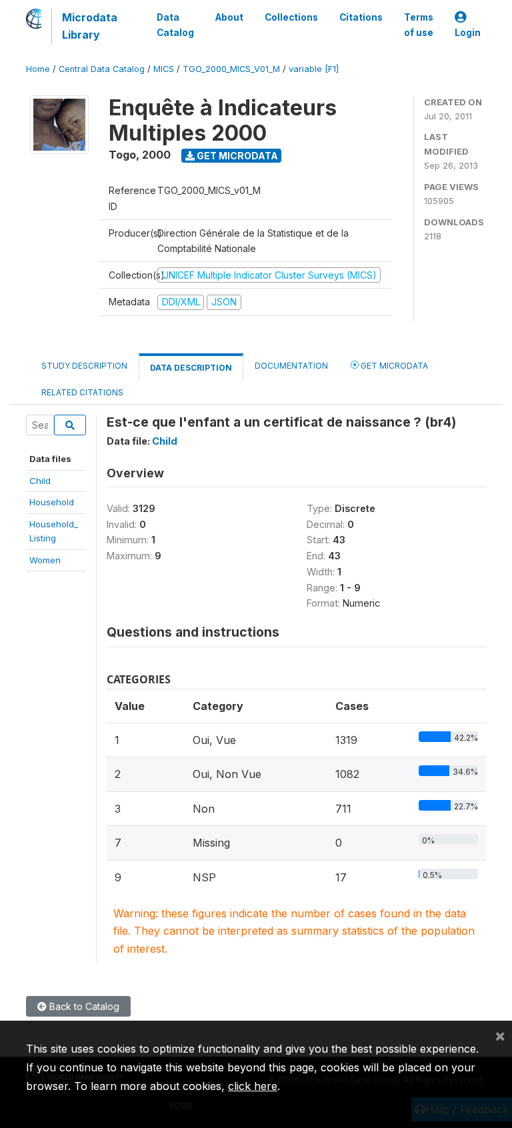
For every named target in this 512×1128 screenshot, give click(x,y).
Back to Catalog (83, 1006)
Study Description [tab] (84, 366)
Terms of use (418, 24)
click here (252, 1086)
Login (468, 32)
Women (45, 560)
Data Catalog (175, 24)
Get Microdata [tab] (393, 366)
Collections (291, 17)
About (229, 17)
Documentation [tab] (291, 366)
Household (51, 502)
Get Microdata (236, 155)
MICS (163, 69)
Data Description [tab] (191, 368)
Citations (361, 17)
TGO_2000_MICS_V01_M (231, 69)
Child (40, 480)
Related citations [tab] (82, 392)
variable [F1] (314, 69)
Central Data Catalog (102, 69)
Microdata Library (89, 26)
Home (38, 69)
